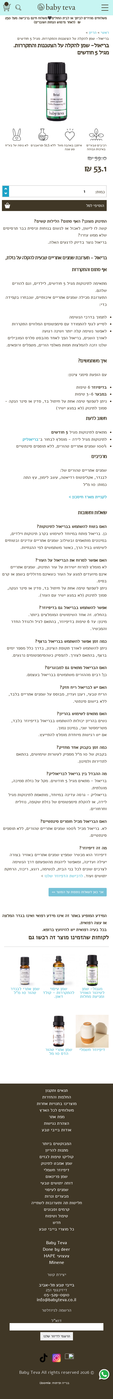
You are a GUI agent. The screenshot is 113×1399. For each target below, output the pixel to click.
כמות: (100, 192)
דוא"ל (56, 1321)
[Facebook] (69, 1358)
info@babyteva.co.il (56, 1300)
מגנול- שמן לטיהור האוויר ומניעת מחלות (92, 992)
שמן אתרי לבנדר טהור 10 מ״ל (24, 990)
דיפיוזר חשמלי (92, 1049)
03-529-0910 (56, 1295)
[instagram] (56, 1358)
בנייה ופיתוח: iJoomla (54, 1383)
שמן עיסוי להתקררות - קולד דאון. (58, 992)
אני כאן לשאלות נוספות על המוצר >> (77, 892)
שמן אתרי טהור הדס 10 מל (58, 1051)
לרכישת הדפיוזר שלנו (63, 876)
